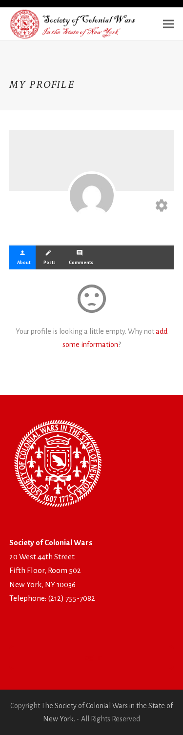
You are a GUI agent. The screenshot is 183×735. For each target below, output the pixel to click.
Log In (91, 657)
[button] (168, 24)
